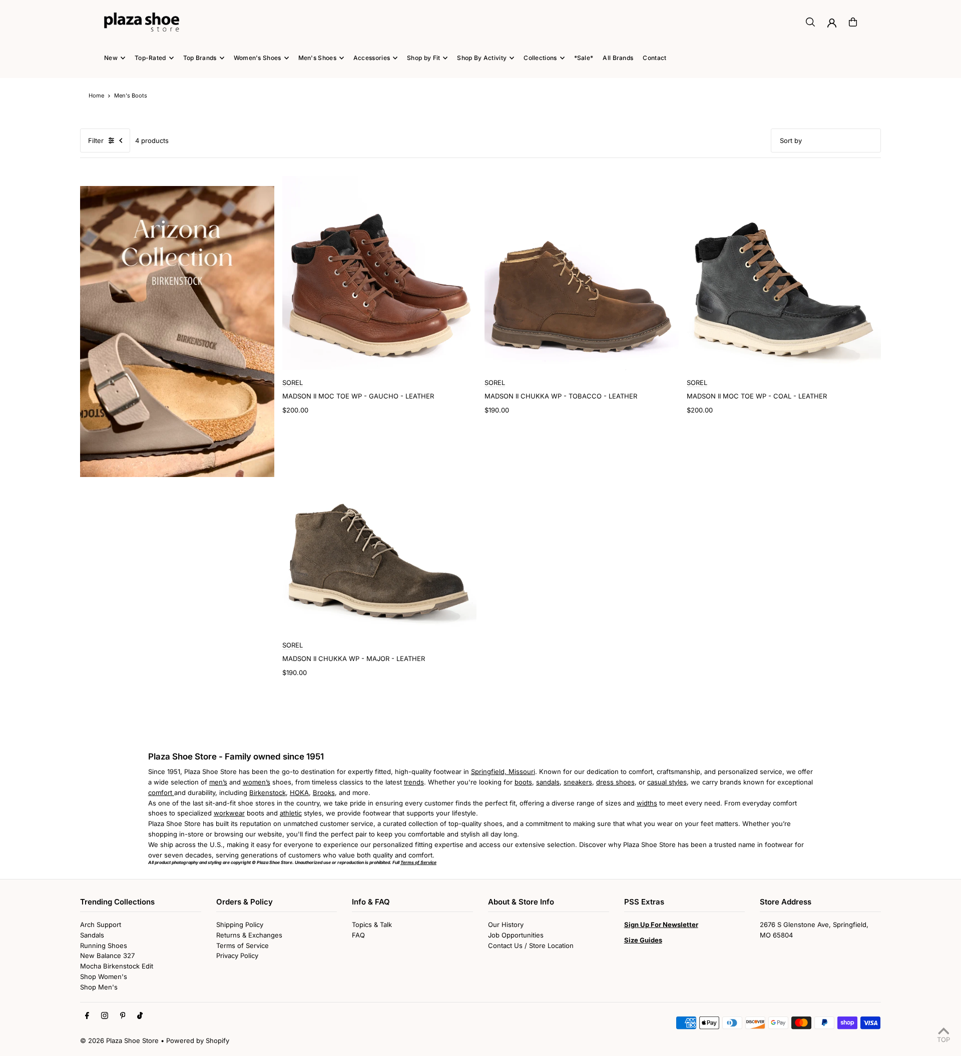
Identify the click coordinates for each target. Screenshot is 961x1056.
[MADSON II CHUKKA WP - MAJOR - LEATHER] (379, 535)
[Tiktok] (140, 1016)
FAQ (358, 935)
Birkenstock (267, 792)
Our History (506, 924)
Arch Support (100, 924)
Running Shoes (103, 946)
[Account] (831, 23)
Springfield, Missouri (503, 772)
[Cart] (853, 22)
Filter (96, 140)
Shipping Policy (239, 924)
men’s (218, 782)
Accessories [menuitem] (371, 58)
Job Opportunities (516, 935)
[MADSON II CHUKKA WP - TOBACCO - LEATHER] (582, 273)
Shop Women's (103, 976)
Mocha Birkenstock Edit (116, 966)
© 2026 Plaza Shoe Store (119, 1040)
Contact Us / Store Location (531, 946)
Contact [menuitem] (654, 58)
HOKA (299, 792)
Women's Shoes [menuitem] (257, 58)
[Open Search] (810, 22)
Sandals (92, 935)
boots (523, 782)
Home (96, 95)
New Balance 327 (107, 956)
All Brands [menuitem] (618, 58)
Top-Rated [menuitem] (150, 58)
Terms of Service (242, 946)
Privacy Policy (237, 956)
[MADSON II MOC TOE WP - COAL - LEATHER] (784, 273)
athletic (291, 813)
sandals (548, 782)
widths (647, 803)
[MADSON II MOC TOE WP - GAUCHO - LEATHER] (379, 273)
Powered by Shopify (197, 1040)
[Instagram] (104, 1016)
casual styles (667, 782)
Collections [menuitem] (540, 58)
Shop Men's (99, 987)
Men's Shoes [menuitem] (317, 58)
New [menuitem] (111, 58)
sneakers (578, 782)
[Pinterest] (123, 1016)
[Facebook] (87, 1016)
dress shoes (615, 782)
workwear (229, 813)
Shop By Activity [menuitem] (482, 58)
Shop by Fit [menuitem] (423, 58)
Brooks (324, 792)
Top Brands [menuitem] (200, 58)
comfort (161, 792)
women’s (256, 782)
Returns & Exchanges (249, 935)
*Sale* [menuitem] (584, 58)
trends (414, 782)
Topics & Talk (372, 924)
